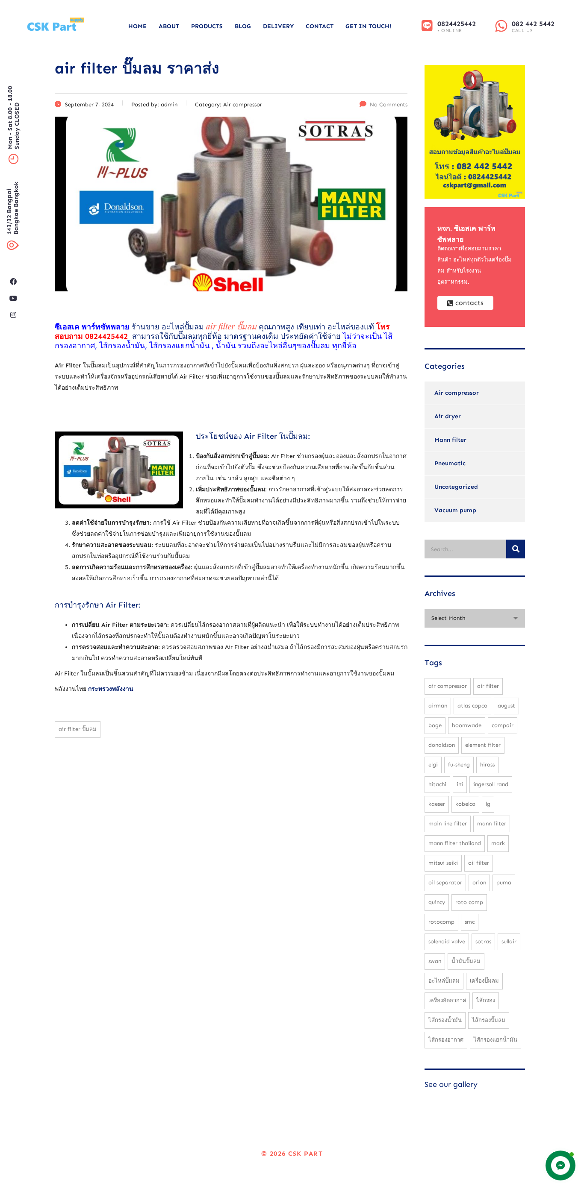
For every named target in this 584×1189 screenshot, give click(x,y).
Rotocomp (441, 922)
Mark (498, 843)
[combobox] (475, 618)
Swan (434, 961)
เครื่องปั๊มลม (484, 981)
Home (137, 26)
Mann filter (450, 439)
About (169, 26)
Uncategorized (456, 486)
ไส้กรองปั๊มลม (488, 1020)
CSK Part (305, 1153)
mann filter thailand (454, 843)
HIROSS (487, 764)
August (506, 705)
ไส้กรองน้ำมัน (445, 1020)
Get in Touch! (368, 26)
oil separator (445, 882)
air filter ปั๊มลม (78, 729)
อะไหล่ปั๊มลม (444, 981)
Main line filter (447, 823)
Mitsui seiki (443, 863)
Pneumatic (450, 463)
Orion (479, 882)
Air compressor (456, 392)
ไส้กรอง (485, 1000)
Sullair (508, 941)
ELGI (433, 764)
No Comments (388, 104)
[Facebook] (13, 281)
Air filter (488, 686)
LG (488, 804)
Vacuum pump (455, 510)
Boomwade (466, 725)
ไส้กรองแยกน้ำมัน (495, 1039)
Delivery (278, 26)
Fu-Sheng (459, 764)
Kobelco (465, 804)
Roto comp (469, 902)
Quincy (436, 902)
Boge (435, 725)
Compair (502, 725)
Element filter (483, 745)
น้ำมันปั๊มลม (466, 961)
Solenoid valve (446, 941)
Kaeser (436, 804)
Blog (243, 26)
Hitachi (437, 784)
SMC (470, 922)
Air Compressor (447, 686)
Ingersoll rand (490, 784)
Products (207, 26)
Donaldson (441, 745)
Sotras (483, 941)
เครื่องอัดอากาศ (447, 1000)
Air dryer (447, 416)
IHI (460, 784)
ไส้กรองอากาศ (445, 1039)
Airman (437, 705)
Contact (319, 26)
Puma (503, 882)
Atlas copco (472, 705)
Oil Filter (478, 863)
